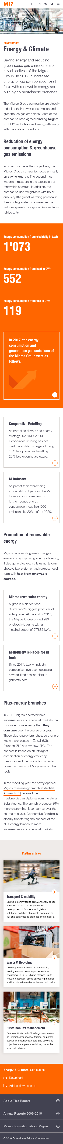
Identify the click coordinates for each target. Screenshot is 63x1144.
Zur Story (56, 29)
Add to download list (22, 1086)
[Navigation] (58, 4)
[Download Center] (39, 4)
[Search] (52, 4)
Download (16, 1077)
